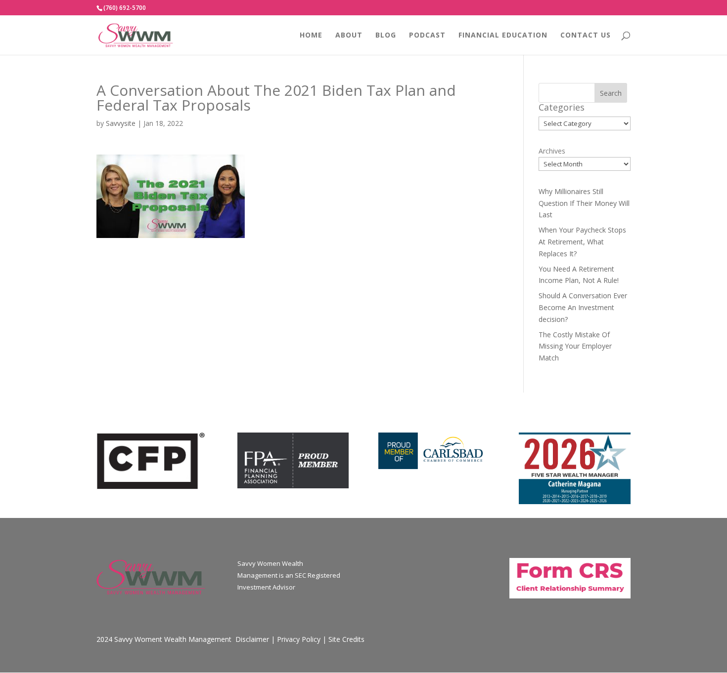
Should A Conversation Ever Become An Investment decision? (583, 307)
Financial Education (502, 36)
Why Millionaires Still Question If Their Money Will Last (584, 203)
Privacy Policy (298, 639)
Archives (552, 151)
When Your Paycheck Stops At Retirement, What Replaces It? (582, 241)
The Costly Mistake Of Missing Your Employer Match (575, 346)
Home (311, 36)
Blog (385, 36)
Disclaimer (252, 639)
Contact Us (585, 36)
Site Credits (346, 639)
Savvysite (121, 123)
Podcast (427, 36)
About (349, 36)
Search (611, 93)
